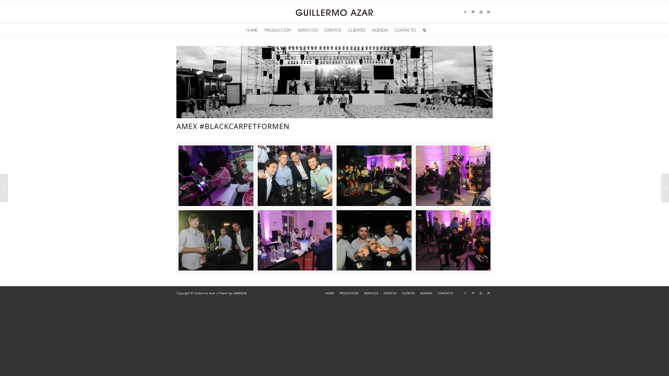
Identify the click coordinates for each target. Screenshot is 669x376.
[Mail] (489, 12)
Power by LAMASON (233, 293)
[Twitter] (473, 12)
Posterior (481, 82)
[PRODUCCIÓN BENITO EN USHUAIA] (665, 188)
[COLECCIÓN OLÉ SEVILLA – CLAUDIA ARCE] (4, 188)
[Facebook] (465, 12)
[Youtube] (481, 12)
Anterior (188, 82)
